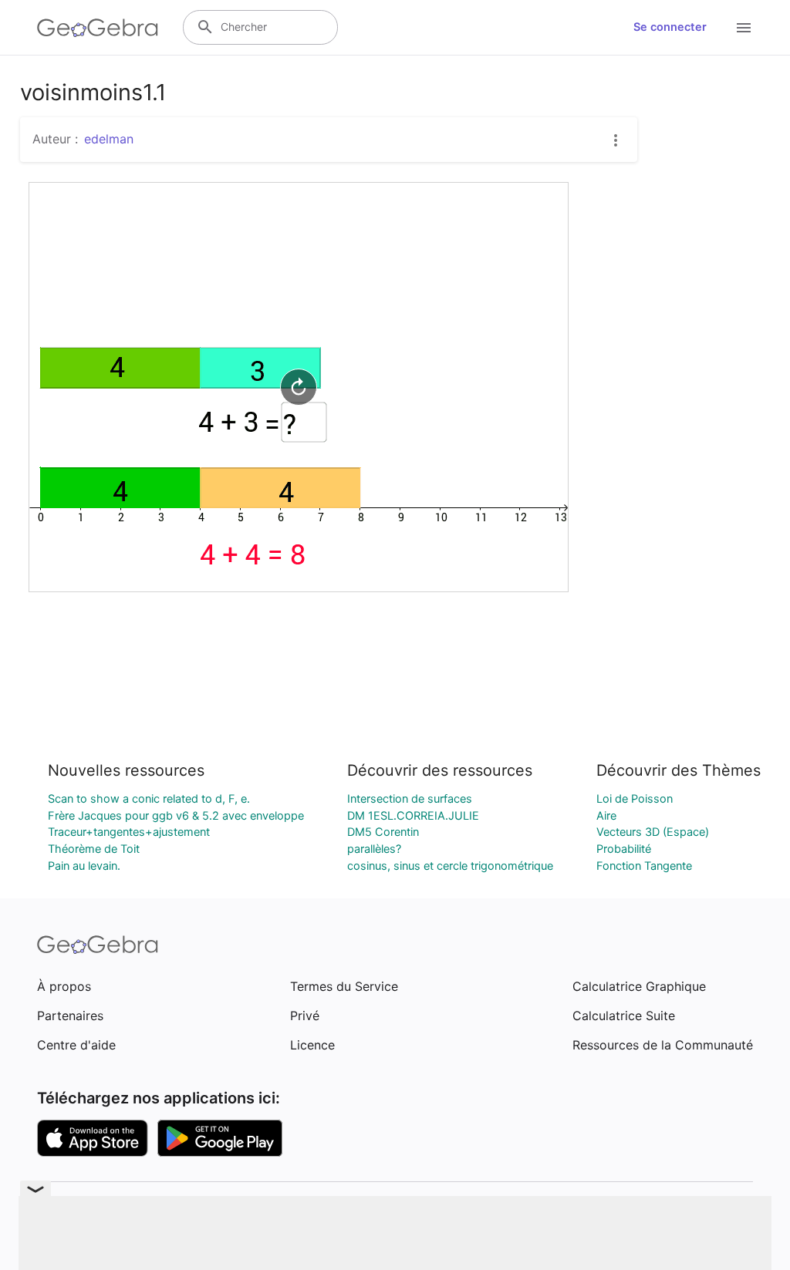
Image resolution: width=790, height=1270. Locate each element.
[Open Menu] (743, 28)
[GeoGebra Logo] (97, 28)
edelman (108, 139)
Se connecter (670, 27)
